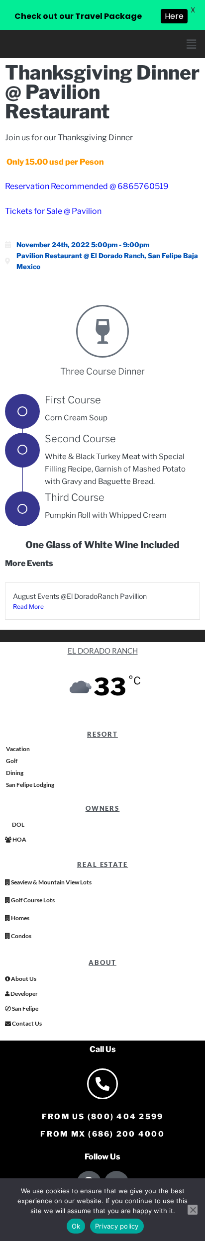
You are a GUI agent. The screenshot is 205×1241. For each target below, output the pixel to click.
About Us (23, 978)
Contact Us (26, 1023)
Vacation (17, 749)
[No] (193, 1210)
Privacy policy (117, 1226)
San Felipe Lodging (29, 784)
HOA (18, 839)
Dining (14, 772)
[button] (191, 44)
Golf (11, 760)
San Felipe (24, 1008)
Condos (20, 936)
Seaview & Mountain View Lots (51, 882)
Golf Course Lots (32, 900)
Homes (19, 918)
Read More (28, 606)
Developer (23, 993)
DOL (17, 824)
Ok (76, 1226)
